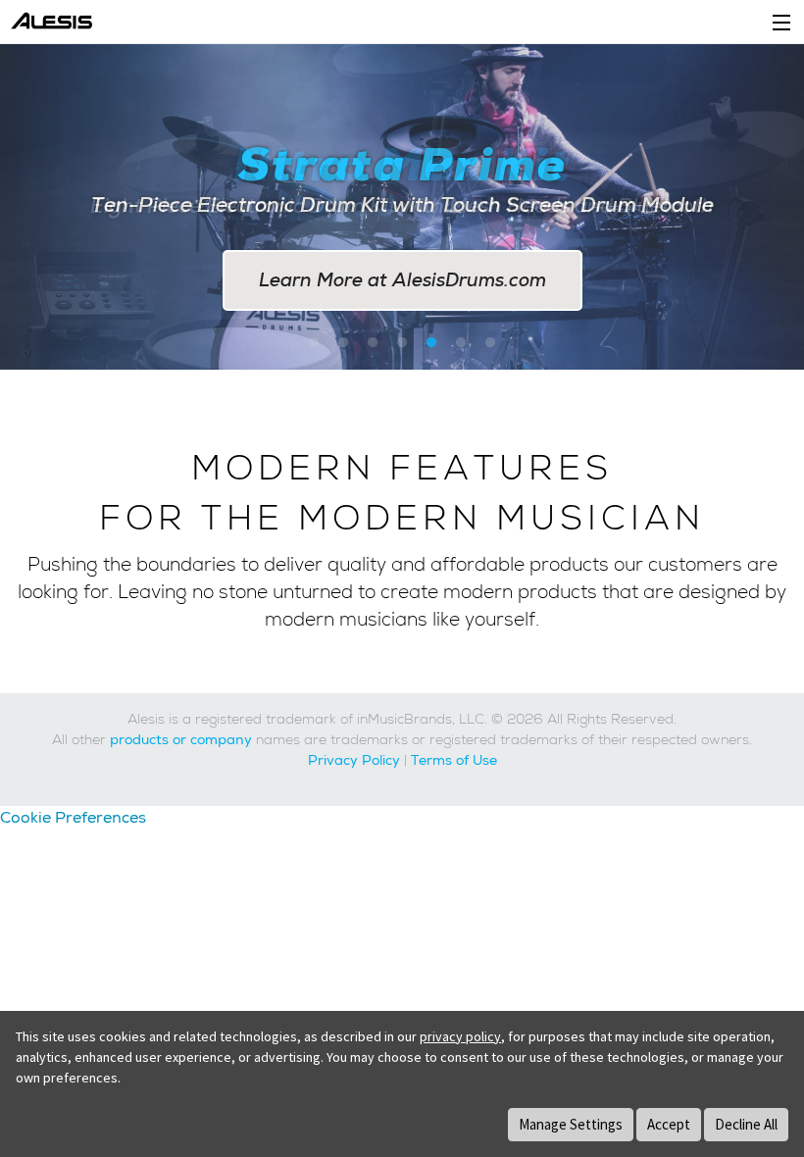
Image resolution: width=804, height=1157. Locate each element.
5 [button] (431, 343)
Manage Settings (571, 1124)
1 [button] (314, 343)
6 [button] (461, 343)
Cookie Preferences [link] (73, 817)
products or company (181, 739)
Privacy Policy (354, 760)
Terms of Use (454, 760)
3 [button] (372, 343)
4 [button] (402, 343)
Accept (668, 1124)
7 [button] (490, 343)
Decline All (746, 1124)
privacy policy (460, 1036)
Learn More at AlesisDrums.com (402, 280)
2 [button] (343, 343)
